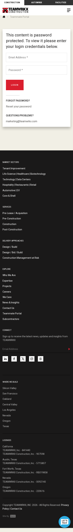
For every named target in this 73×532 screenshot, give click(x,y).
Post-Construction (12, 229)
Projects (7, 286)
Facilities (60, 2)
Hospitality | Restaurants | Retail (19, 184)
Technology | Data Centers (17, 179)
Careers (7, 291)
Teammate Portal (12, 313)
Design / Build (10, 247)
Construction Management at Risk (21, 257)
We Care (7, 297)
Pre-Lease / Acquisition (15, 213)
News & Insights (11, 302)
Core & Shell (9, 195)
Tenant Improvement (14, 168)
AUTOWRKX (36, 2)
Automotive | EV (11, 190)
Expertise (8, 280)
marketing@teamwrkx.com (21, 121)
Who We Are (9, 275)
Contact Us (8, 308)
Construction (12, 2)
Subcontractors (11, 319)
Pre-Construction (12, 218)
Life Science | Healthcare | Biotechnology (24, 173)
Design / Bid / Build (13, 252)
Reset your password (18, 106)
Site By (6, 516)
